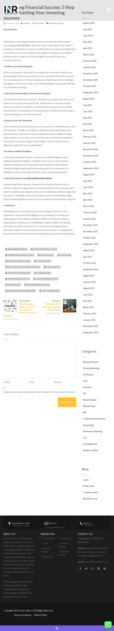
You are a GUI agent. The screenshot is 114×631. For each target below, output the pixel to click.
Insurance (87, 387)
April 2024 (87, 199)
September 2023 (90, 244)
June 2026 (88, 35)
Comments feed (90, 492)
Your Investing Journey (50, 290)
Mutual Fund (48, 557)
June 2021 (88, 294)
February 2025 (89, 136)
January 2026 (89, 67)
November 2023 (90, 231)
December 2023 (90, 225)
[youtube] (104, 568)
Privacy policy (48, 538)
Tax (84, 437)
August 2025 (88, 98)
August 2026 (89, 23)
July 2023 (87, 256)
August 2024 (89, 174)
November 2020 (90, 326)
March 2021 (88, 307)
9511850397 (96, 538)
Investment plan (14, 285)
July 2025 (87, 105)
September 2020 (90, 332)
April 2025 (87, 124)
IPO (84, 393)
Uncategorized (90, 444)
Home (45, 543)
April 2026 (87, 48)
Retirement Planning (92, 431)
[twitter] (86, 568)
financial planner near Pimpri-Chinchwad (24, 267)
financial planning (56, 23)
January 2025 (89, 143)
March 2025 (88, 130)
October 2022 (89, 263)
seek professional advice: (39, 178)
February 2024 (90, 212)
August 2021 (88, 288)
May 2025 (87, 117)
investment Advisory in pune (47, 279)
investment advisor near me (19, 279)
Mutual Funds (89, 406)
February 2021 (89, 313)
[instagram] (92, 568)
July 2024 (87, 181)
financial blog (65, 255)
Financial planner (44, 261)
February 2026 (90, 60)
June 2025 (88, 111)
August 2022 (89, 275)
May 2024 (87, 193)
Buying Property (90, 362)
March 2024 (88, 206)
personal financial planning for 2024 (21, 290)
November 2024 (90, 155)
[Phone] (57, 628)
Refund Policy (40, 615)
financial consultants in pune (19, 261)
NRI (84, 412)
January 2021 (89, 319)
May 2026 (87, 42)
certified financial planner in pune (21, 255)
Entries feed (88, 486)
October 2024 (89, 161)
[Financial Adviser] (11, 10)
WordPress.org (90, 498)
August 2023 (88, 250)
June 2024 (88, 187)
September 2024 (90, 168)
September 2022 (90, 269)
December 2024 (90, 149)
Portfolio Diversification (94, 418)
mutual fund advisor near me (38, 285)
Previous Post (19, 308)
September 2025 (90, 92)
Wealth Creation (90, 450)
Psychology (88, 425)
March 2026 (88, 54)
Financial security (53, 267)
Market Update (90, 399)
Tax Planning (65, 538)
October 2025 (89, 86)
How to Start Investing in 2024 (19, 273)
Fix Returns (88, 374)
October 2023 (89, 237)
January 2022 (89, 282)
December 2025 (90, 73)
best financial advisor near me (45, 249)
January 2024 (89, 218)
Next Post (52, 305)
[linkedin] (98, 568)
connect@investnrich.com (54, 527)
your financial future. (21, 45)
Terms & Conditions (22, 615)
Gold (85, 380)
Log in (86, 479)
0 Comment (39, 23)
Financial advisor (47, 255)
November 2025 (90, 79)
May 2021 (87, 300)
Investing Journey (44, 273)
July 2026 (87, 29)
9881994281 (83, 542)
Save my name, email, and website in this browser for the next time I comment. (39, 392)
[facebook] (80, 568)
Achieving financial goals (17, 249)
